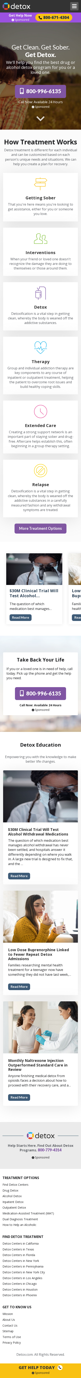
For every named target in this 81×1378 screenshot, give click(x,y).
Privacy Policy (11, 1342)
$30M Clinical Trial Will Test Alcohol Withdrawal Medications (38, 832)
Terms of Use (11, 1337)
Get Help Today (37, 1367)
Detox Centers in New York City (23, 1272)
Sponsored (22, 19)
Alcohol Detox (12, 1196)
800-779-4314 (49, 1150)
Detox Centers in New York (20, 1261)
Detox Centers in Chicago (19, 1284)
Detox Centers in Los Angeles (22, 1278)
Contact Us (9, 1325)
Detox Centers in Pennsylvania (22, 1266)
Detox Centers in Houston (20, 1289)
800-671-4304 (56, 17)
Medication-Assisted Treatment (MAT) (28, 1213)
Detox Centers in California (20, 1243)
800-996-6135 (43, 91)
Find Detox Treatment (22, 1236)
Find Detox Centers (15, 1185)
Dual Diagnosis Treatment (20, 1219)
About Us (8, 1320)
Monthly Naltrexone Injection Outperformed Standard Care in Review (38, 1065)
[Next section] (40, 118)
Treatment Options (20, 1178)
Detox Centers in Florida (18, 1255)
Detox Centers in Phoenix (19, 1295)
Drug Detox (10, 1190)
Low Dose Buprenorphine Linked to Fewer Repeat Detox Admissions (38, 954)
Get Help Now (20, 15)
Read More (20, 617)
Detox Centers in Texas (18, 1249)
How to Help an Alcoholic (19, 1225)
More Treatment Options (40, 528)
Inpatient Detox (12, 1202)
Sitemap (8, 1331)
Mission (7, 1314)
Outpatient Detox (14, 1207)
